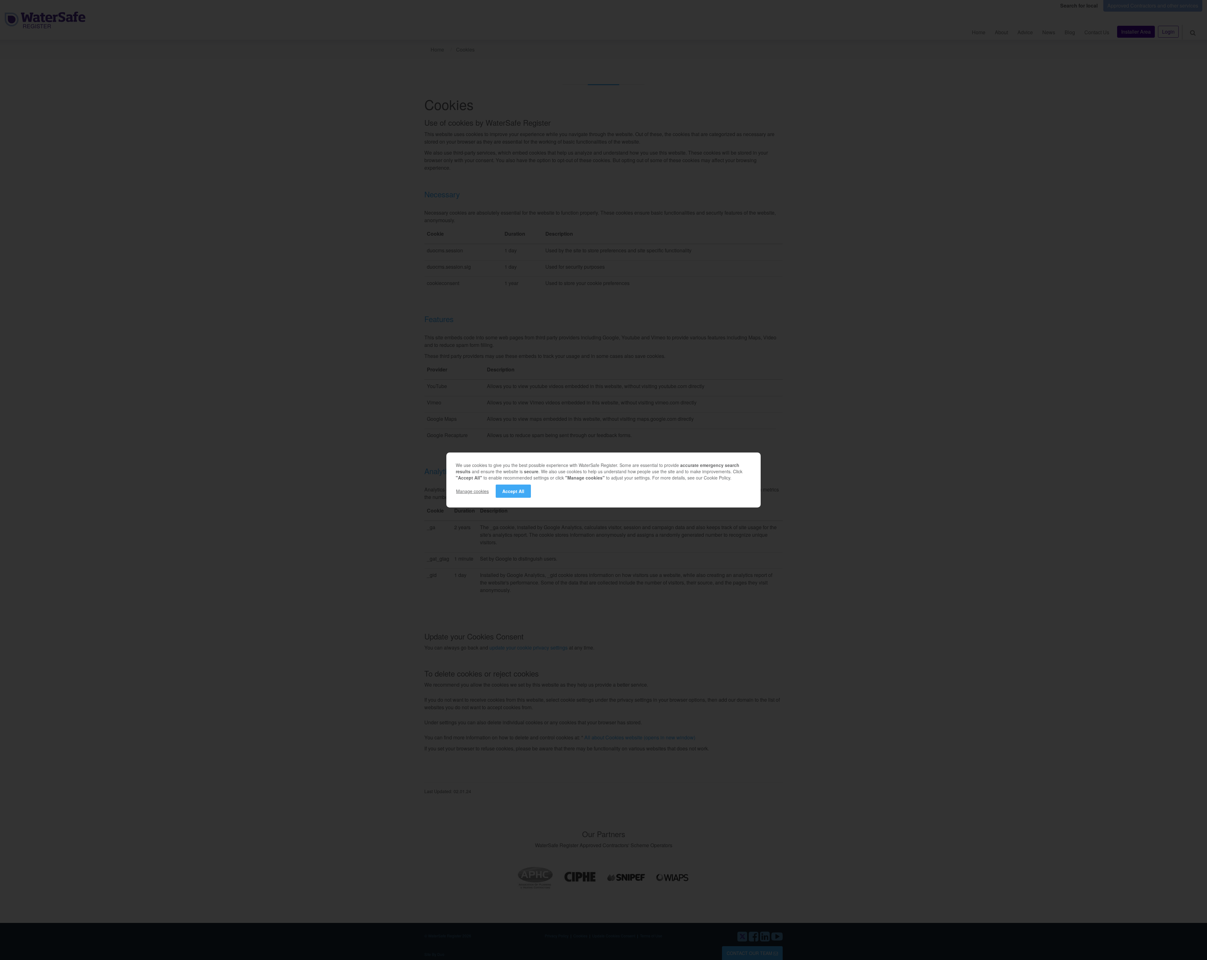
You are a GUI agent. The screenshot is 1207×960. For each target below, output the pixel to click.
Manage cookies (472, 491)
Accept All (513, 491)
